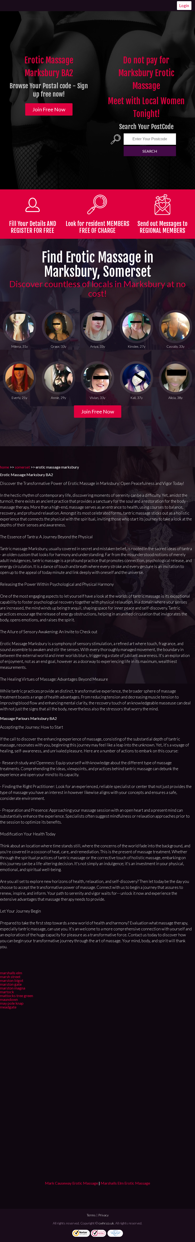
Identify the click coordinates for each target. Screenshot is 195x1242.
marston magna (12, 988)
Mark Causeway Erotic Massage (71, 1183)
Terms (91, 1215)
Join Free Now (48, 109)
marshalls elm (11, 972)
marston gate (11, 984)
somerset (22, 467)
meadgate (8, 1007)
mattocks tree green (16, 995)
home (4, 467)
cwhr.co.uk (106, 1223)
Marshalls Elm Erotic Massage (125, 1183)
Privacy (103, 1215)
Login (184, 5)
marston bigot (11, 980)
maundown (9, 999)
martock (7, 991)
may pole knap (12, 1003)
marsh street (10, 976)
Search (149, 151)
